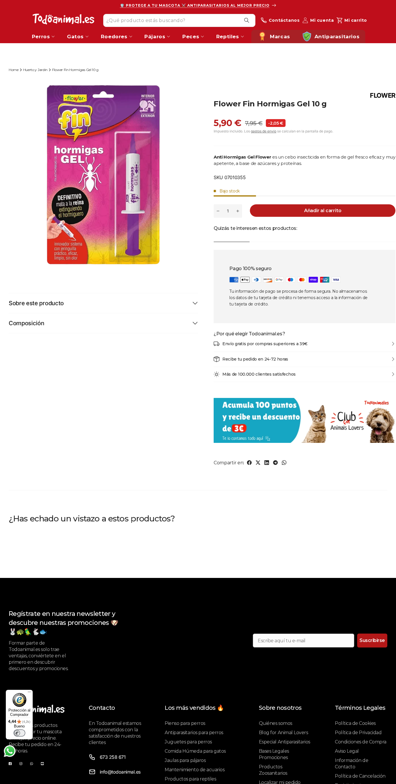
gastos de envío (263, 131)
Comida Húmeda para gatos (195, 751)
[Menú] (29, 693)
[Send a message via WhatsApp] (10, 751)
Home (14, 70)
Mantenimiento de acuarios (194, 769)
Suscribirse (372, 640)
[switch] (19, 733)
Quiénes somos (275, 723)
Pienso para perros (185, 723)
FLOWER (382, 95)
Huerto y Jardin (35, 70)
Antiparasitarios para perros (194, 732)
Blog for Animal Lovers (283, 732)
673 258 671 (113, 757)
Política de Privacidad (358, 732)
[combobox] (179, 20)
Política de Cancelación (360, 776)
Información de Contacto (351, 764)
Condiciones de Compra (360, 742)
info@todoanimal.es (120, 772)
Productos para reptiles (190, 779)
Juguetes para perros (188, 742)
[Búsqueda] (246, 20)
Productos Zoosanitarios (273, 770)
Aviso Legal (347, 751)
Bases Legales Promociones (274, 754)
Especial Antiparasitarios (284, 742)
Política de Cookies (355, 723)
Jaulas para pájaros (185, 760)
